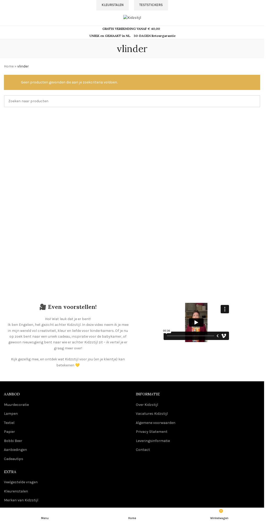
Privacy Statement (152, 431)
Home (9, 66)
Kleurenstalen (16, 491)
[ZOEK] (254, 101)
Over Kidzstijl (147, 404)
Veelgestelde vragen (21, 482)
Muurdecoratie (16, 404)
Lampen (11, 413)
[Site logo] (132, 17)
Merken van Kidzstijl (21, 500)
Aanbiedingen (15, 449)
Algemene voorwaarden (155, 423)
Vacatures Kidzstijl (152, 413)
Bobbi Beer (13, 441)
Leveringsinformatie (153, 441)
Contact (143, 449)
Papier (9, 431)
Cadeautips (13, 459)
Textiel (9, 423)
